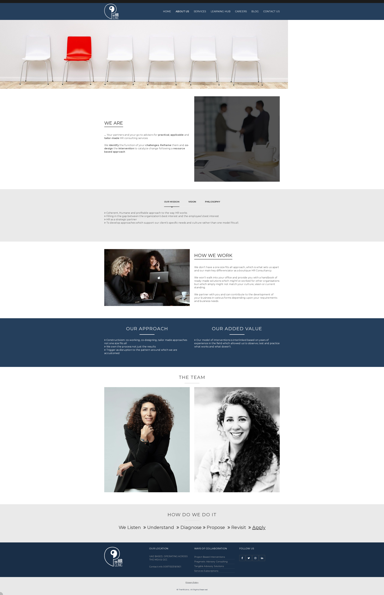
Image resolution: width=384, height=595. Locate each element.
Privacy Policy (192, 582)
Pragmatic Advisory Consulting (211, 561)
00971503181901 (172, 566)
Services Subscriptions (206, 571)
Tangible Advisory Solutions (209, 566)
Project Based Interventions (209, 557)
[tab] (171, 202)
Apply (258, 527)
